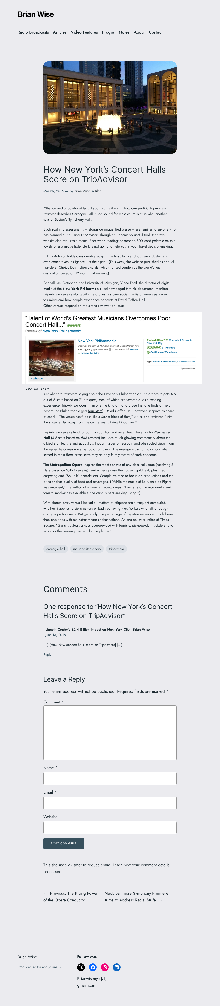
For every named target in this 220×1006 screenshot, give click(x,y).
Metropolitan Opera (66, 464)
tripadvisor (116, 548)
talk (52, 282)
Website (50, 817)
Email (50, 792)
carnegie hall (55, 548)
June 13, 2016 (56, 634)
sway (100, 256)
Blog (98, 190)
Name (50, 768)
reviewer (139, 519)
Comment (53, 702)
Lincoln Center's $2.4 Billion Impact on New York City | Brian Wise (98, 629)
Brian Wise (82, 190)
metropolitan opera (87, 548)
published (151, 261)
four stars (95, 410)
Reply (47, 654)
